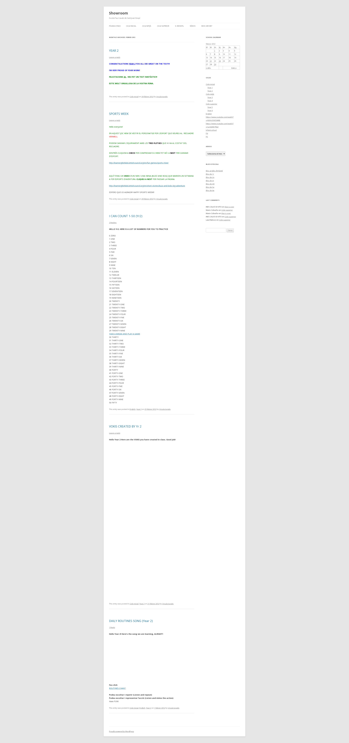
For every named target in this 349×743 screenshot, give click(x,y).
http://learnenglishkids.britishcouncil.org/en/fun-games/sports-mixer (139, 163)
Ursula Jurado (162, 96)
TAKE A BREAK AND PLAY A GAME (124, 334)
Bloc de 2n (210, 177)
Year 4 (210, 100)
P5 (207, 136)
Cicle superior (163, 26)
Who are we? (206, 26)
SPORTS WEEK (119, 114)
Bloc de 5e (210, 187)
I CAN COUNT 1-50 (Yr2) (125, 216)
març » (234, 68)
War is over (229, 207)
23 (220, 61)
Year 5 (210, 107)
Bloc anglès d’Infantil (214, 171)
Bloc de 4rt (210, 184)
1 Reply (112, 627)
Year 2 (139, 409)
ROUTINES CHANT (117, 688)
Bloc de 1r (210, 174)
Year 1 (210, 87)
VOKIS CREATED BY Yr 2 (125, 426)
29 (215, 64)
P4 (207, 133)
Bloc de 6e (210, 190)
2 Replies (113, 222)
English (133, 409)
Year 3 (210, 97)
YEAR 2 (114, 50)
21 (211, 61)
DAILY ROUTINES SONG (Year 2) (131, 621)
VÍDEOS (192, 26)
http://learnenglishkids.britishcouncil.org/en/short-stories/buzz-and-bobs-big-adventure (147, 185)
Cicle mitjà (146, 26)
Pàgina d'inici (115, 26)
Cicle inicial (131, 26)
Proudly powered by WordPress (121, 731)
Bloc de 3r (210, 180)
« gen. (208, 68)
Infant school (211, 130)
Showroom (118, 13)
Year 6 (210, 110)
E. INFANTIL (179, 26)
